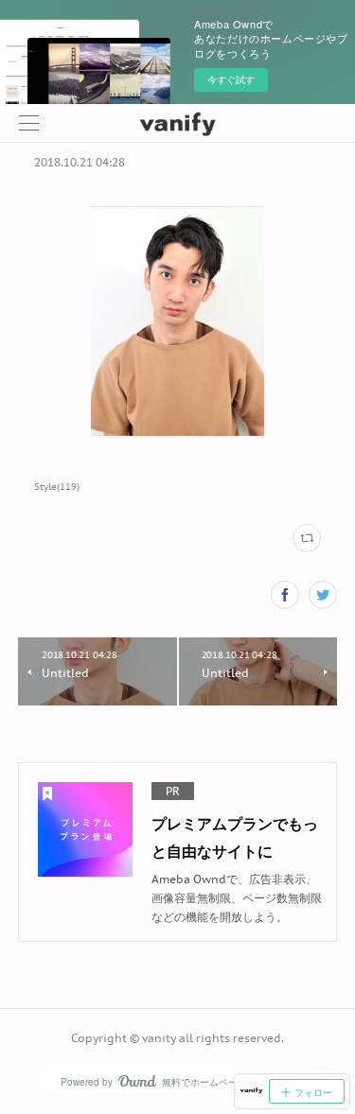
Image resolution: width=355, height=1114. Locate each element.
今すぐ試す (231, 79)
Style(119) (57, 486)
